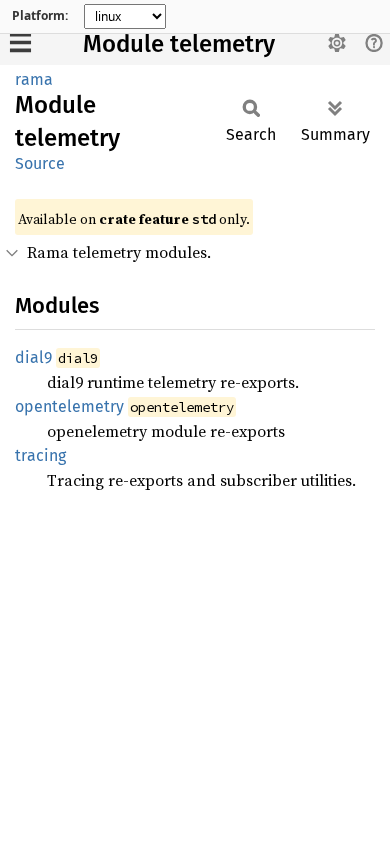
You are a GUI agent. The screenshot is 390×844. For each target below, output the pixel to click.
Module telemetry (179, 44)
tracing (40, 455)
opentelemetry (69, 406)
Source (40, 163)
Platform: (40, 16)
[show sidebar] (20, 42)
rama (34, 79)
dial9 (33, 357)
